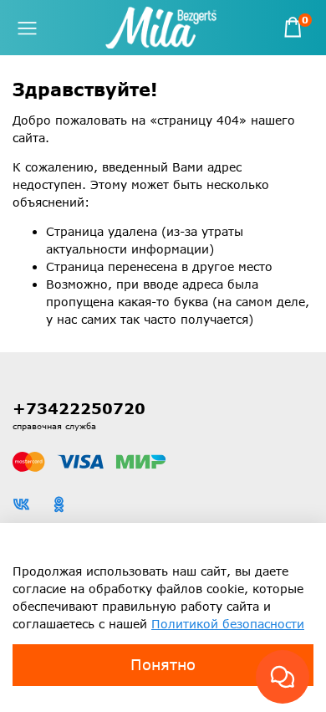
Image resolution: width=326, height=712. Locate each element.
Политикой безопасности (227, 624)
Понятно (163, 664)
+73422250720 (79, 408)
